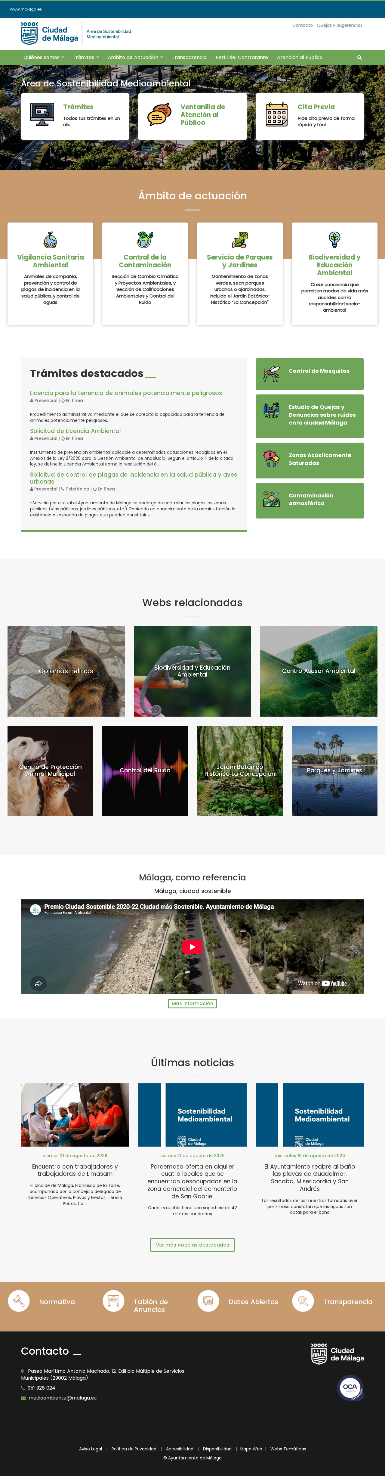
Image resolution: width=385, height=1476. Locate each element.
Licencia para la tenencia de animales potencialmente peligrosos (126, 393)
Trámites (78, 107)
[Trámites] (42, 114)
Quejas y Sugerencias (339, 25)
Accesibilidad (179, 1449)
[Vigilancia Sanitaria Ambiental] (50, 240)
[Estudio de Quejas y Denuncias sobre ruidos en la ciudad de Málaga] (271, 410)
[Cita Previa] (277, 114)
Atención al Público (300, 57)
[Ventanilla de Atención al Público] (159, 114)
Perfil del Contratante (242, 57)
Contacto (302, 25)
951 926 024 (41, 1387)
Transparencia (189, 57)
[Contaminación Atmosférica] (271, 498)
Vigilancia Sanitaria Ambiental (50, 261)
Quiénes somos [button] (46, 59)
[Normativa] (19, 1301)
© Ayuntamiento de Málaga (192, 1458)
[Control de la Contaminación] (145, 240)
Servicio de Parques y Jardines (240, 261)
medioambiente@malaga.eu (63, 1397)
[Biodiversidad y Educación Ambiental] (334, 240)
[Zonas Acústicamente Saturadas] (271, 458)
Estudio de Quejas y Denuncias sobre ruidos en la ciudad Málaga (322, 415)
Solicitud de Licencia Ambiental (75, 431)
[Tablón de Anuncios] (113, 1301)
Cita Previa (316, 107)
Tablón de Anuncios (151, 1305)
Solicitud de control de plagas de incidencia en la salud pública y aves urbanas (133, 478)
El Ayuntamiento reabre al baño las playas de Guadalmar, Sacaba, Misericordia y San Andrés (309, 1178)
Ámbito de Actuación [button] (137, 59)
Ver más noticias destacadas (192, 1244)
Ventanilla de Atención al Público (202, 115)
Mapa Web (251, 1449)
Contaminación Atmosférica (311, 499)
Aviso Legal (90, 1449)
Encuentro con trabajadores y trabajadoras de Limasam (75, 1170)
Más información (192, 1003)
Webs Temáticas (288, 1449)
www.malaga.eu (26, 9)
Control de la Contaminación (145, 261)
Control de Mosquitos (319, 371)
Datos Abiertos (253, 1301)
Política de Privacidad (134, 1449)
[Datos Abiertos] (208, 1301)
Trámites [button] (88, 59)
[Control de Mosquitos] (271, 374)
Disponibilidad (217, 1449)
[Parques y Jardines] (240, 240)
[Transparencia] (303, 1301)
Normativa (57, 1301)
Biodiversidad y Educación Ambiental (335, 265)
